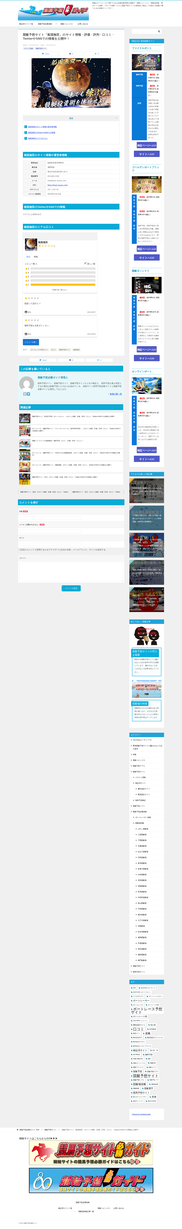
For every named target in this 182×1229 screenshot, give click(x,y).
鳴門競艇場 (142, 960)
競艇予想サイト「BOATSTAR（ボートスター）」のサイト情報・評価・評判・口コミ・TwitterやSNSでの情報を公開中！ (74, 416)
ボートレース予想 (153, 1005)
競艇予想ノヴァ (154, 1080)
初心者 (153, 1025)
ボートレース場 (140, 1016)
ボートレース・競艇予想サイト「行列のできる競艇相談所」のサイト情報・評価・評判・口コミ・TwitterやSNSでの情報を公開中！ (76, 454)
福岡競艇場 (142, 937)
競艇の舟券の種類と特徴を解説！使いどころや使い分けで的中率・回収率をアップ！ (147, 573)
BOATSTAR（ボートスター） (142, 992)
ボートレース (138, 1005)
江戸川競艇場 (143, 920)
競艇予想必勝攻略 (45, 24)
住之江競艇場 (143, 852)
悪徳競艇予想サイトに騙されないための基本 (147, 747)
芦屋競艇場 (142, 943)
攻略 (148, 1033)
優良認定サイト (144, 789)
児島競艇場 (142, 857)
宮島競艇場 (142, 880)
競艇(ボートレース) (139, 1063)
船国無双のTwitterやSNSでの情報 (41, 133)
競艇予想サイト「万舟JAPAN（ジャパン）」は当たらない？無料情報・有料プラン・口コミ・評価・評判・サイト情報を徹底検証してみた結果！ (147, 600)
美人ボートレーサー (139, 1097)
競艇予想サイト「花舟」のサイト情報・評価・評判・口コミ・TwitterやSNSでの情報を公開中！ (45, 492)
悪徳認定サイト (144, 794)
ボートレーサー (141, 1000)
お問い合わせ (83, 24)
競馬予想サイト (139, 972)
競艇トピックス (67, 24)
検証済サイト (140, 783)
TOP (29, 1130)
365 (134, 988)
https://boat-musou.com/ (58, 185)
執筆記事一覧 (116, 394)
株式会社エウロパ (139, 1042)
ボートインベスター (155, 996)
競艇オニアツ (153, 1067)
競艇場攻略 (139, 823)
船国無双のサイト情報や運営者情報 (42, 127)
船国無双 (76, 350)
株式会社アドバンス (155, 1038)
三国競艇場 (142, 835)
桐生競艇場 (142, 915)
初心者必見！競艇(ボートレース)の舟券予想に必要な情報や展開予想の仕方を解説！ (147, 491)
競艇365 (153, 1063)
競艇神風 (136, 1088)
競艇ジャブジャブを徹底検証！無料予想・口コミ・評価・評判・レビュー (57, 441)
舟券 (154, 1097)
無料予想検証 (140, 800)
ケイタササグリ (138, 996)
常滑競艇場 (142, 892)
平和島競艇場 (143, 897)
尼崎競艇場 (142, 886)
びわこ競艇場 (143, 829)
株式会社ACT (137, 1037)
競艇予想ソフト (139, 806)
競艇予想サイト (41, 48)
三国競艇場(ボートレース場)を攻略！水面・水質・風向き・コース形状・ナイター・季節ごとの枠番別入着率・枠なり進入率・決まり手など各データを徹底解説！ (147, 546)
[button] (60, 290)
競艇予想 (137, 1071)
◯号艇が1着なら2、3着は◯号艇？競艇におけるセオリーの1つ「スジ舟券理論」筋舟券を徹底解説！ (146, 518)
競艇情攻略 (154, 1084)
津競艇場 (141, 926)
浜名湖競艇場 (143, 932)
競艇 (149, 1058)
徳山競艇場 (142, 903)
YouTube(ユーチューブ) (142, 740)
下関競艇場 (142, 840)
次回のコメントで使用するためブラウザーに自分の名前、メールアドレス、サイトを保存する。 (63, 550)
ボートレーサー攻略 (143, 817)
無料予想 (149, 1054)
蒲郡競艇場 (142, 955)
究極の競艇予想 (138, 1058)
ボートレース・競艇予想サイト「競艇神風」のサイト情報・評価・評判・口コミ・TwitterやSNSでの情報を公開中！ (72, 465)
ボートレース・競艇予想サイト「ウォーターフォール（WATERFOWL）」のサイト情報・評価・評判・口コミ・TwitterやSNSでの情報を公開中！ (76, 430)
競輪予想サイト (139, 966)
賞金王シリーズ (138, 1101)
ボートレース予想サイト (39, 350)
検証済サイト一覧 (26, 24)
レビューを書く (31, 342)
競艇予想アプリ (139, 766)
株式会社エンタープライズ (142, 1046)
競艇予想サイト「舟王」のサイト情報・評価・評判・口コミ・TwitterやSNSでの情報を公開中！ (65, 477)
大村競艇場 (142, 875)
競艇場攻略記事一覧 (86, 1211)
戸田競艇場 (142, 909)
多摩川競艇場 (143, 869)
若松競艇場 (142, 949)
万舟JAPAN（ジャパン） (140, 1020)
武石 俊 (155, 1050)
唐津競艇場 (142, 863)
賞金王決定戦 (152, 1101)
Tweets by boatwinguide (141, 1114)
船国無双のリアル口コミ (38, 138)
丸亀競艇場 (142, 846)
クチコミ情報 (28, 48)
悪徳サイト (136, 1033)
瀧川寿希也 (136, 1054)
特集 (134, 754)
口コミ (53, 350)
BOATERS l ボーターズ (148, 988)
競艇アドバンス (138, 1067)
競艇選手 (148, 1088)
